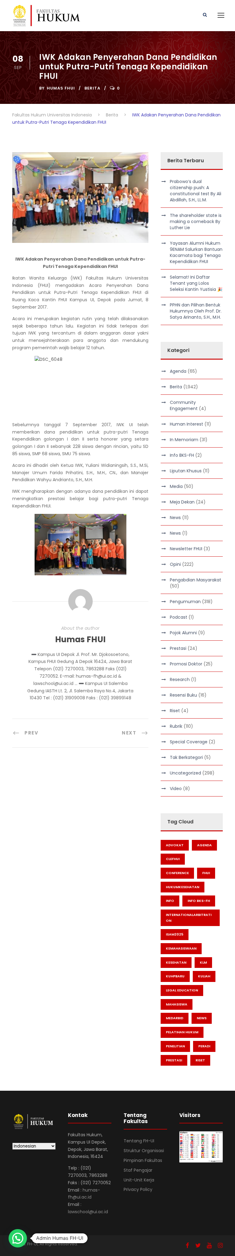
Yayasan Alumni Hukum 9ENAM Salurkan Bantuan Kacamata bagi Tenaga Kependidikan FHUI (196, 252)
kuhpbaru (175, 976)
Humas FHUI (61, 88)
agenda (204, 845)
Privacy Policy (138, 1189)
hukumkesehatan (182, 886)
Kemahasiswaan (181, 948)
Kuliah (204, 976)
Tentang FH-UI (139, 1141)
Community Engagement (184, 405)
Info (170, 900)
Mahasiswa (176, 1004)
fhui (206, 872)
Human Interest (186, 424)
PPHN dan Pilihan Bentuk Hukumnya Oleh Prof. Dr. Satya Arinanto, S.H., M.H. (196, 311)
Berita (92, 88)
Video (176, 788)
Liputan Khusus (186, 471)
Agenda (178, 371)
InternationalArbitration (188, 917)
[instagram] (220, 1245)
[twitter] (198, 1245)
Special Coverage (188, 742)
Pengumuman (185, 602)
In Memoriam (184, 440)
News (175, 517)
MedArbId (174, 1018)
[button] (18, 1238)
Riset (175, 711)
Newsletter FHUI (186, 549)
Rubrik (176, 726)
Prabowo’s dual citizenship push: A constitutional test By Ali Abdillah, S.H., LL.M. (195, 190)
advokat (175, 845)
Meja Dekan (182, 502)
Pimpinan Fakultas (143, 1160)
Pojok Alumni (183, 633)
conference (177, 872)
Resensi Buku (183, 695)
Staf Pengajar (138, 1170)
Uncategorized (185, 773)
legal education (182, 990)
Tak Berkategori (186, 757)
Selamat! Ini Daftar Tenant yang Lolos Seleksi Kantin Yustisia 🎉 (196, 283)
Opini (175, 564)
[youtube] (209, 1245)
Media (176, 486)
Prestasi (178, 648)
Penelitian (175, 1046)
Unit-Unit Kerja (139, 1180)
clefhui (173, 858)
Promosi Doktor (186, 664)
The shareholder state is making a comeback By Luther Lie (196, 221)
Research (180, 679)
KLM (203, 962)
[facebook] (187, 1245)
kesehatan (176, 962)
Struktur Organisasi (144, 1151)
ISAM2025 (174, 934)
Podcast (178, 617)
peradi (204, 1046)
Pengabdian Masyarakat (195, 580)
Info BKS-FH (182, 455)
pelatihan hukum (182, 1032)
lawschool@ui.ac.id (88, 1212)
